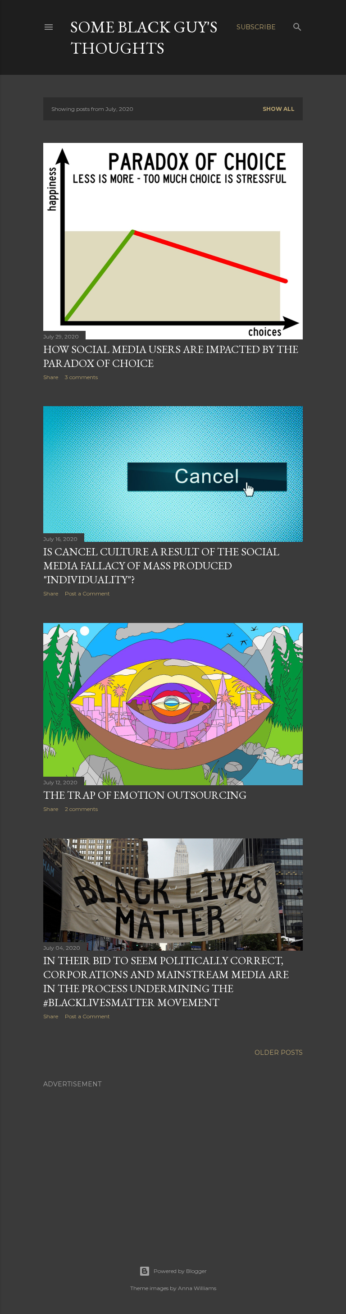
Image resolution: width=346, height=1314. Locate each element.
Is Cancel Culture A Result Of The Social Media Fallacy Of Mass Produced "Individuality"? (161, 565)
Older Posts (279, 1052)
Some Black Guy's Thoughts (144, 37)
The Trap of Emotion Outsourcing (144, 795)
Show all (279, 108)
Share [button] (50, 377)
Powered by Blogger (180, 1271)
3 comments (81, 377)
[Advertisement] (173, 1157)
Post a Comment (87, 593)
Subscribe (256, 27)
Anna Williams (197, 1288)
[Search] (297, 25)
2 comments (81, 809)
